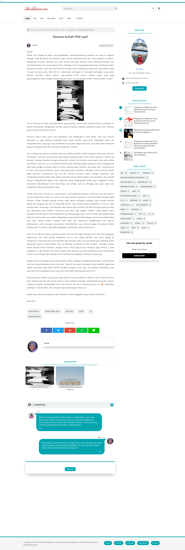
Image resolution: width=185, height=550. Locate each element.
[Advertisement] (139, 280)
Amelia (46, 343)
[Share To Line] (93, 330)
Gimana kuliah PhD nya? (40, 387)
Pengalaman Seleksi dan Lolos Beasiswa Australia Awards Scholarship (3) (145, 109)
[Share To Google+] (70, 330)
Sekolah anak (126, 219)
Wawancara (125, 232)
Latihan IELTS (125, 205)
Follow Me (139, 88)
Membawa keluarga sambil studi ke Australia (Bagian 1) (146, 131)
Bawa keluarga (126, 182)
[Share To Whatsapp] (82, 330)
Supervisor (35, 316)
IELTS (122, 200)
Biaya (134, 191)
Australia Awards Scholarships (132, 177)
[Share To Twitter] (58, 330)
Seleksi (139, 219)
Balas (40, 428)
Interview (133, 200)
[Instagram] (159, 8)
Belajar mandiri (146, 186)
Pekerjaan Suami (127, 214)
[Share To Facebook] (46, 330)
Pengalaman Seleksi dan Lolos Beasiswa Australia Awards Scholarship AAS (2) (145, 120)
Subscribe (139, 255)
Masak (123, 209)
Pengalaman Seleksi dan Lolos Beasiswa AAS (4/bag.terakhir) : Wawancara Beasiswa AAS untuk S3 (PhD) (146, 144)
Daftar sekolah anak (128, 196)
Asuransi (133, 173)
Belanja (123, 191)
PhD (81, 311)
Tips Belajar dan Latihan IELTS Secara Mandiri (145, 153)
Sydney (137, 223)
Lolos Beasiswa (142, 205)
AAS (122, 173)
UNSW (144, 228)
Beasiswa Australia (128, 186)
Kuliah (69, 311)
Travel (123, 228)
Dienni (38, 412)
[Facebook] (153, 8)
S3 (91, 311)
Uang (134, 228)
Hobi (144, 196)
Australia (34, 311)
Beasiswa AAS (53, 311)
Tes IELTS (150, 223)
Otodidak (134, 209)
